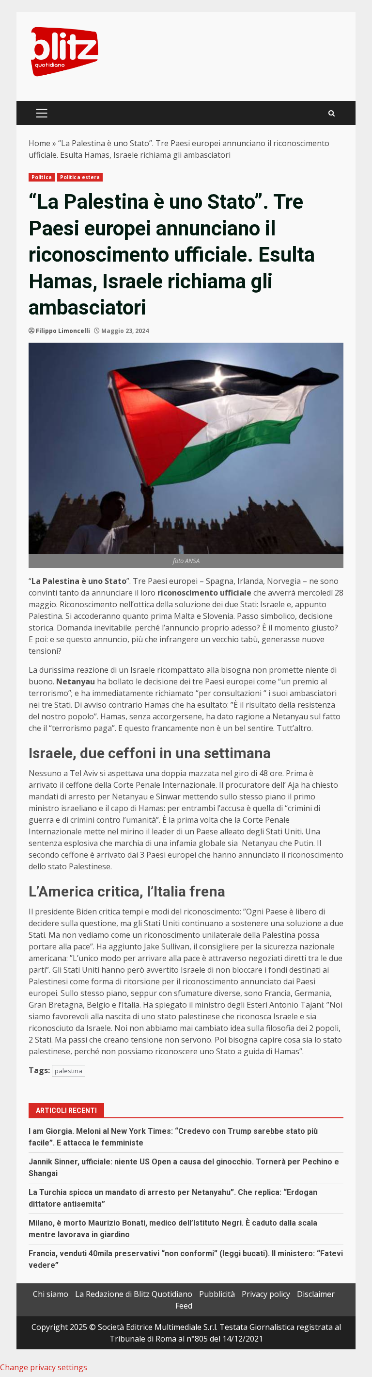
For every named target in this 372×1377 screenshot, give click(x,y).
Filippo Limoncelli (63, 331)
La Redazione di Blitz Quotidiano (133, 1294)
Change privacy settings (43, 1367)
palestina (68, 1070)
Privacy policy (266, 1294)
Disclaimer (316, 1294)
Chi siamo (50, 1294)
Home (39, 143)
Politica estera (80, 177)
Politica (41, 177)
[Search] (331, 113)
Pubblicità (217, 1294)
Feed (183, 1305)
